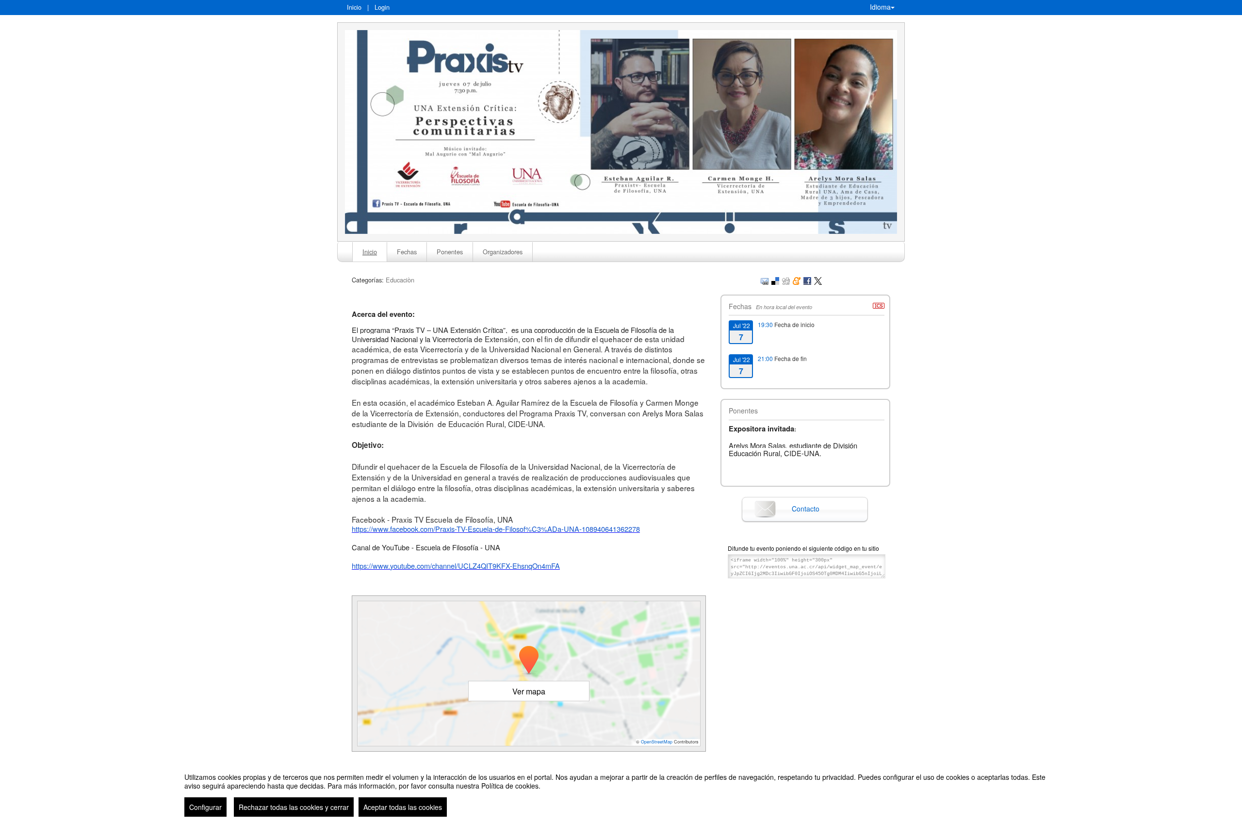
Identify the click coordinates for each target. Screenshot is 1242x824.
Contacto (805, 508)
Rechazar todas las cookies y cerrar (294, 807)
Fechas (407, 251)
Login (382, 7)
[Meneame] (797, 279)
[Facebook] (807, 279)
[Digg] (786, 279)
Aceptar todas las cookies (402, 807)
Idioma (880, 7)
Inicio (354, 7)
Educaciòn (400, 279)
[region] (621, 791)
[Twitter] (818, 279)
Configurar (205, 807)
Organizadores (503, 251)
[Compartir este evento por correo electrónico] (764, 279)
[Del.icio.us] (775, 279)
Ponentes (450, 251)
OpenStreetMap (656, 742)
